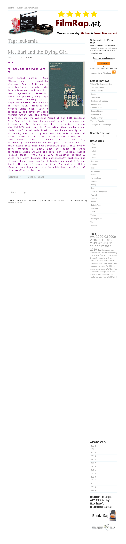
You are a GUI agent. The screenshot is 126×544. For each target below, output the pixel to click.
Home (11, 7)
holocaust (94, 260)
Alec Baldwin (107, 250)
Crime (92, 168)
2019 (93, 249)
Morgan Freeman (95, 269)
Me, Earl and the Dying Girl (38, 52)
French (103, 255)
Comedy (93, 164)
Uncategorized (96, 218)
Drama (93, 175)
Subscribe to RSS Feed (101, 73)
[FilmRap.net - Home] (63, 35)
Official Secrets (96, 91)
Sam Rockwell (111, 271)
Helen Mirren (107, 258)
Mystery (93, 198)
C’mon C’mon (96, 108)
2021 (93, 449)
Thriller (93, 215)
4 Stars (93, 151)
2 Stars (93, 144)
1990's (92, 237)
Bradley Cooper (100, 252)
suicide (106, 274)
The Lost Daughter (97, 121)
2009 (112, 237)
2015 (109, 243)
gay (109, 255)
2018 (107, 246)
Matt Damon (101, 266)
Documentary (95, 171)
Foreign (93, 181)
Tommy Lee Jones (101, 277)
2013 (93, 243)
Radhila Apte (95, 205)
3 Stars (93, 147)
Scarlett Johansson (96, 274)
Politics (93, 202)
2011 (101, 240)
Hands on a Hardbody (99, 101)
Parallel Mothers (96, 118)
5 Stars (93, 154)
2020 (100, 249)
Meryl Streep (110, 266)
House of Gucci (96, 111)
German (99, 258)
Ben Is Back (95, 97)
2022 (93, 446)
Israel (101, 261)
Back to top (18, 192)
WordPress (59, 201)
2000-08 (102, 237)
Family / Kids (95, 178)
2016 (93, 246)
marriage (93, 266)
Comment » (15, 177)
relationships (101, 272)
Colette (93, 94)
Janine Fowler (15, 203)
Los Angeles (108, 263)
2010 (93, 240)
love (115, 263)
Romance (94, 208)
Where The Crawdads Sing (101, 84)
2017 (100, 246)
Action (92, 158)
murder (103, 269)
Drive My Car (95, 114)
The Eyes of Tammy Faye (100, 125)
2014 (101, 243)
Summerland (95, 104)
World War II (112, 277)
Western (93, 225)
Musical (93, 195)
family (97, 255)
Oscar (109, 268)
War (92, 222)
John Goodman (109, 260)
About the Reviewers (27, 7)
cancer (108, 252)
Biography (94, 161)
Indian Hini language (98, 191)
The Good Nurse (97, 87)
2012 (109, 240)
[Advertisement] (103, 323)
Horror (93, 188)
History (93, 185)
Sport (92, 212)
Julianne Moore (96, 263)
